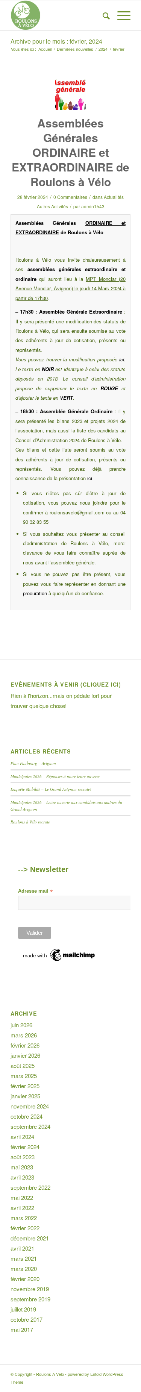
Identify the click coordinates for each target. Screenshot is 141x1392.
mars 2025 (24, 1076)
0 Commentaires (70, 197)
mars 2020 (24, 1268)
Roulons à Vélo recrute (30, 822)
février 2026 (25, 1045)
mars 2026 (24, 1035)
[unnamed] (70, 94)
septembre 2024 (30, 1126)
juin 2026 (21, 1025)
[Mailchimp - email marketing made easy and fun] (59, 961)
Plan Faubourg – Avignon (33, 763)
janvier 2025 (25, 1096)
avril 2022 (22, 1208)
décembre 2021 (30, 1238)
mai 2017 (22, 1329)
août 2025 (23, 1065)
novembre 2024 (30, 1106)
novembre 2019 (30, 1289)
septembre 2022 (30, 1187)
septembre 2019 (30, 1299)
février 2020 (25, 1279)
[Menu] (120, 15)
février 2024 (25, 1147)
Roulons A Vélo (50, 1374)
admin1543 (93, 206)
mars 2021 (24, 1258)
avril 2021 (22, 1248)
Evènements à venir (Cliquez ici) (66, 684)
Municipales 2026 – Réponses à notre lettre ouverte (55, 776)
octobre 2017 (26, 1319)
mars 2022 (24, 1218)
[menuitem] (102, 15)
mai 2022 (22, 1197)
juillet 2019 (23, 1309)
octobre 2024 (26, 1116)
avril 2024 (22, 1136)
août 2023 (23, 1157)
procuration (35, 593)
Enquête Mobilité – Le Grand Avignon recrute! (51, 789)
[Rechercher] (102, 15)
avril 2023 (22, 1177)
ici (121, 359)
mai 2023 (22, 1167)
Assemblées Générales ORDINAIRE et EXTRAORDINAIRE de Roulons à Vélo (70, 152)
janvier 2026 (25, 1055)
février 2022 (25, 1228)
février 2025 (25, 1086)
